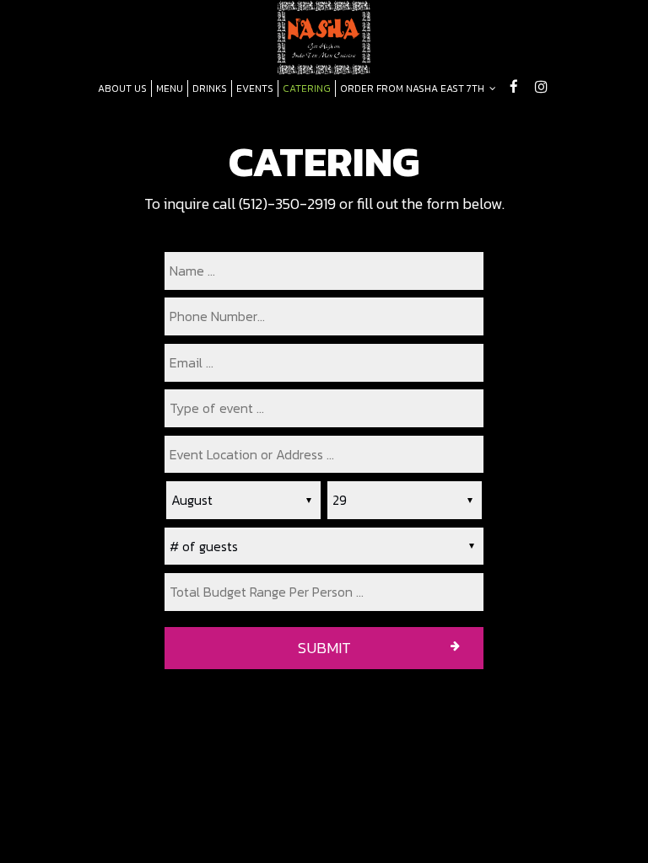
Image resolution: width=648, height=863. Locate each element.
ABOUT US (122, 88)
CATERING (307, 88)
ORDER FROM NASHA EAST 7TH (413, 88)
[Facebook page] (513, 86)
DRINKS (209, 88)
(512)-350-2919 (287, 203)
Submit (324, 647)
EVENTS (254, 88)
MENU (169, 88)
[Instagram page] (540, 86)
